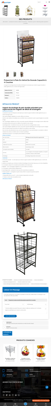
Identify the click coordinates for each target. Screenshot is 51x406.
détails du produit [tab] (11, 104)
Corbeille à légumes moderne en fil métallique (25, 359)
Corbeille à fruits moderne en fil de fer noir (10, 359)
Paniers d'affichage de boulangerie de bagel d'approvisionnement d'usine (16, 284)
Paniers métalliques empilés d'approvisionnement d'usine (40, 359)
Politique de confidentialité (18, 401)
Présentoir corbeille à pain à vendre (24, 282)
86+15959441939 (10, 371)
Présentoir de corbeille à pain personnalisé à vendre (23, 280)
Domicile (6, 21)
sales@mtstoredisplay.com (35, 371)
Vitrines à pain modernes (38, 280)
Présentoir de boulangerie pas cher (10, 282)
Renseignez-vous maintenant (41, 400)
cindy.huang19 (32, 376)
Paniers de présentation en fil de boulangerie (39, 284)
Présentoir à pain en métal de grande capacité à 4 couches (22, 300)
